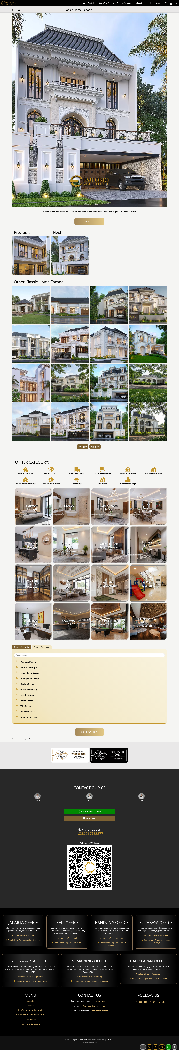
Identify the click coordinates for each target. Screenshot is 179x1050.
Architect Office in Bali (67, 938)
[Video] (155, 1047)
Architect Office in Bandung (111, 938)
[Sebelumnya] (143, 1047)
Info (150, 3)
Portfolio (91, 3)
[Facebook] (136, 1002)
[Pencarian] (149, 1047)
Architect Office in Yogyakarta (30, 976)
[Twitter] (159, 1003)
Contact (159, 3)
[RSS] (163, 1002)
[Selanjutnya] (174, 1047)
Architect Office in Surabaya (156, 935)
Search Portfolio (21, 647)
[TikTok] (150, 1002)
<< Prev (82, 446)
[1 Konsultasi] (168, 1047)
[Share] (162, 1047)
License (35, 739)
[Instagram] (140, 1002)
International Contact (90, 811)
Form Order (89, 818)
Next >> (95, 446)
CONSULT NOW (89, 732)
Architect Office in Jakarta (23, 935)
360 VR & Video (106, 3)
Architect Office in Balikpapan (148, 974)
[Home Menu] (84, 3)
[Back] (13, 9)
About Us (140, 3)
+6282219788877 (89, 833)
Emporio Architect (79, 1039)
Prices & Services (124, 3)
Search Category (41, 647)
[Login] (166, 3)
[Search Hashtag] (19, 9)
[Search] (175, 3)
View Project (89, 221)
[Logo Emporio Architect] (8, 3)
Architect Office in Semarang (89, 976)
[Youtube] (145, 1002)
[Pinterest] (154, 1002)
